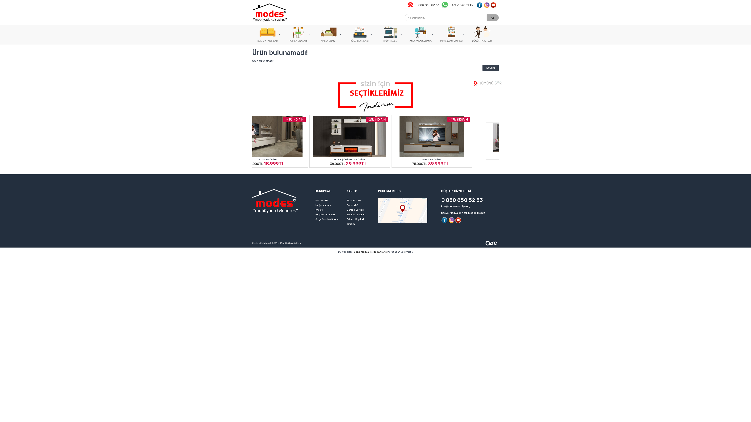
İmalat (318, 209)
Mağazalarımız (323, 205)
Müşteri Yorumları (325, 214)
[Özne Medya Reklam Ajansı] (491, 242)
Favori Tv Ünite (457, 159)
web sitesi (316, 257)
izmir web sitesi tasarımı (486, 257)
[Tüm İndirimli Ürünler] (375, 96)
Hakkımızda (321, 200)
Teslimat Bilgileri (356, 214)
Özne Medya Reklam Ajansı (371, 251)
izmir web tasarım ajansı (340, 257)
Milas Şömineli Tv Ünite (293, 159)
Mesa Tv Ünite (375, 159)
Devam (490, 67)
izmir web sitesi (432, 257)
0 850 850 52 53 (462, 200)
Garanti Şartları (355, 209)
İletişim (351, 224)
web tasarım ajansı (371, 257)
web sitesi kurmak (456, 257)
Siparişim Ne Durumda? (354, 203)
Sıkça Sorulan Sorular (327, 219)
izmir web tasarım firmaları (403, 257)
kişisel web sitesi (295, 257)
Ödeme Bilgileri (355, 219)
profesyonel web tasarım (265, 257)
